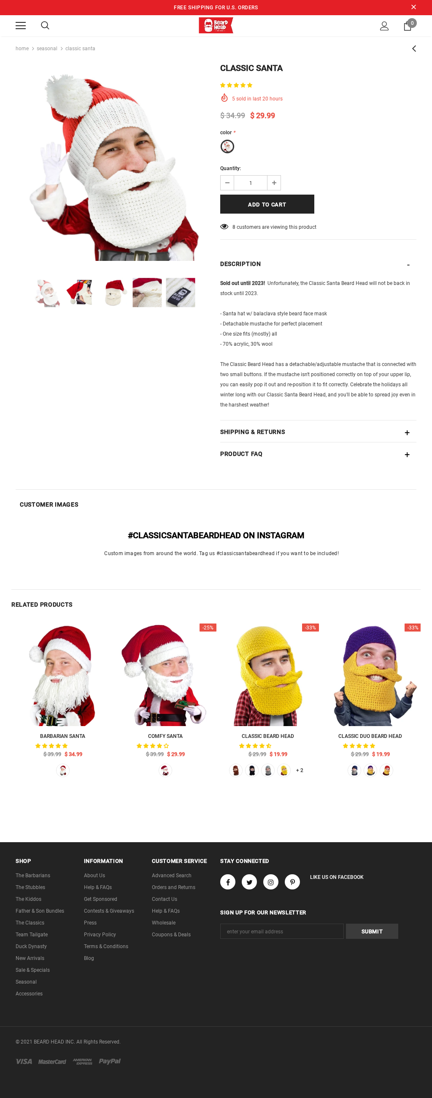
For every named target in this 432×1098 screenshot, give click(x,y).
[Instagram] (270, 881)
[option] (114, 163)
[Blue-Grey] (354, 770)
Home (22, 49)
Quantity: (230, 168)
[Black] (252, 770)
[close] (413, 7)
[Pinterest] (292, 881)
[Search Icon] (45, 26)
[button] (237, 85)
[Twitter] (249, 881)
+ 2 (299, 770)
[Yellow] (284, 770)
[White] (63, 770)
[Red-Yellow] (386, 770)
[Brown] (236, 770)
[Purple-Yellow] (370, 770)
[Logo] (216, 25)
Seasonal (47, 49)
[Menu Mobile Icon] (21, 26)
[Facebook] (227, 881)
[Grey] (268, 770)
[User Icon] (384, 26)
